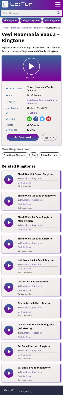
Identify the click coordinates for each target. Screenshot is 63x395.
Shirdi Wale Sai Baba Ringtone (35, 238)
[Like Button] (46, 137)
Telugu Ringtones (31, 20)
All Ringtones (10, 20)
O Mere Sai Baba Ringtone (33, 281)
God (33, 155)
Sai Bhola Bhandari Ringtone (34, 367)
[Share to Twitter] (42, 118)
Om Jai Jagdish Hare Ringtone (35, 303)
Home (5, 27)
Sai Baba (27, 182)
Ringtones (15, 27)
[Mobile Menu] (57, 4)
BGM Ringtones (52, 20)
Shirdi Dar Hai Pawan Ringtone (35, 174)
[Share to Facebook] (35, 118)
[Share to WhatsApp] (29, 118)
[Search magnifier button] (58, 13)
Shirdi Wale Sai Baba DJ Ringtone (37, 195)
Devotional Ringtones (33, 27)
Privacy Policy (25, 391)
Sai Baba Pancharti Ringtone (34, 346)
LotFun (33, 112)
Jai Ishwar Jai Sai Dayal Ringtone (36, 260)
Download (24, 137)
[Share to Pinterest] (48, 118)
